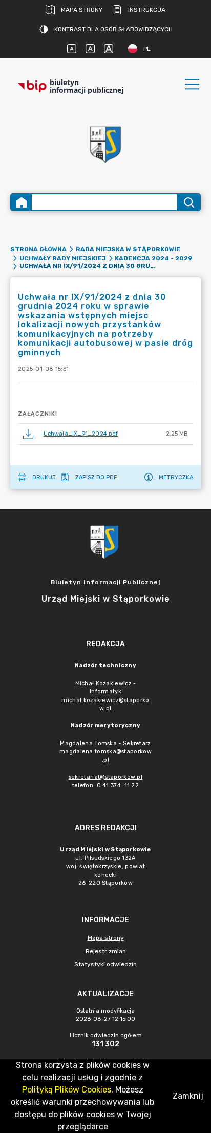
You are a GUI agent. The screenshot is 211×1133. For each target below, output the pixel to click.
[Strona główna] (21, 202)
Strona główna (38, 249)
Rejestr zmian (106, 951)
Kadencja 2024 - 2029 (154, 258)
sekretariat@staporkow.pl (105, 777)
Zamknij (188, 1096)
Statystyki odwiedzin (105, 964)
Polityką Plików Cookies (66, 1090)
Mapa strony (81, 9)
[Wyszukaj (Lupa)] (188, 202)
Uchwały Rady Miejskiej (62, 258)
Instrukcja (146, 9)
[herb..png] (105, 141)
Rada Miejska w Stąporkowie (128, 249)
